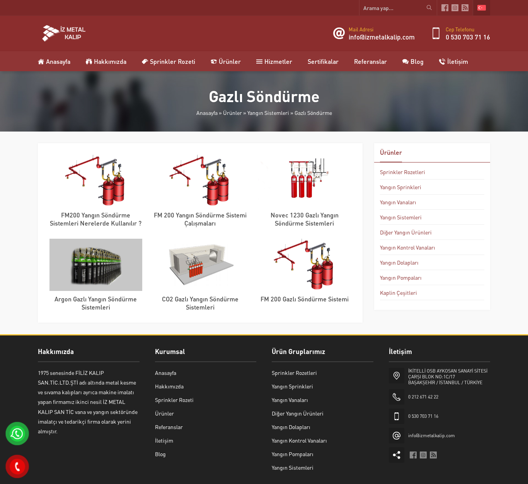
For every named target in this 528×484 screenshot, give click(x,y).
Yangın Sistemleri (268, 112)
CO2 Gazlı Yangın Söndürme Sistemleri (200, 303)
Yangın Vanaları (398, 201)
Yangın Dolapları (399, 262)
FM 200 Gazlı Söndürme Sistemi (305, 299)
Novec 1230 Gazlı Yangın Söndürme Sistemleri (305, 219)
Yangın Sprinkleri (400, 186)
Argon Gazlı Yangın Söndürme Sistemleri (96, 303)
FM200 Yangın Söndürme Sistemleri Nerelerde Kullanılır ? (95, 219)
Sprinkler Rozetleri (402, 171)
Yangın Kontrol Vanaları (407, 247)
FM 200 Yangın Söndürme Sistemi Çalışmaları (200, 219)
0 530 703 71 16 (468, 36)
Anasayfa (207, 112)
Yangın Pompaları (401, 277)
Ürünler (232, 112)
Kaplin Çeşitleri (398, 292)
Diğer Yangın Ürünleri (406, 232)
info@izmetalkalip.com (382, 36)
